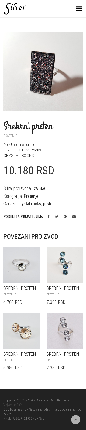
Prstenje (10, 136)
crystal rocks (29, 203)
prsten (49, 203)
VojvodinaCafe (12, 405)
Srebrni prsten (19, 288)
